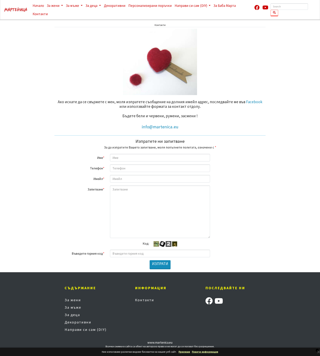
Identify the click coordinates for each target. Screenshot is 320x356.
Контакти (40, 14)
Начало (38, 5)
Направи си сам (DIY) (191, 5)
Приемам (184, 351)
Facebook (254, 101)
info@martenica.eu (160, 127)
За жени (53, 5)
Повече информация (205, 351)
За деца (92, 5)
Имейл (98, 179)
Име (100, 158)
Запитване (96, 189)
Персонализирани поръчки (150, 5)
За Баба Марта (225, 5)
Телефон (97, 168)
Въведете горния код (88, 253)
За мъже (73, 5)
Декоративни (114, 5)
